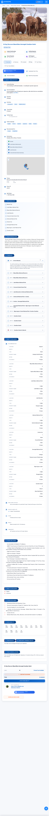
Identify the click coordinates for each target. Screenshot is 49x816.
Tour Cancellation (10, 65)
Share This (7, 47)
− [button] (8, 160)
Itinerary (16, 62)
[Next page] (44, 23)
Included (24, 62)
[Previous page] (4, 23)
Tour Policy (38, 62)
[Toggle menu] (46, 2)
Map (31, 62)
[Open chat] (46, 808)
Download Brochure (13, 697)
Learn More (15, 92)
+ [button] (8, 158)
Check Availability (24, 680)
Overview (8, 62)
